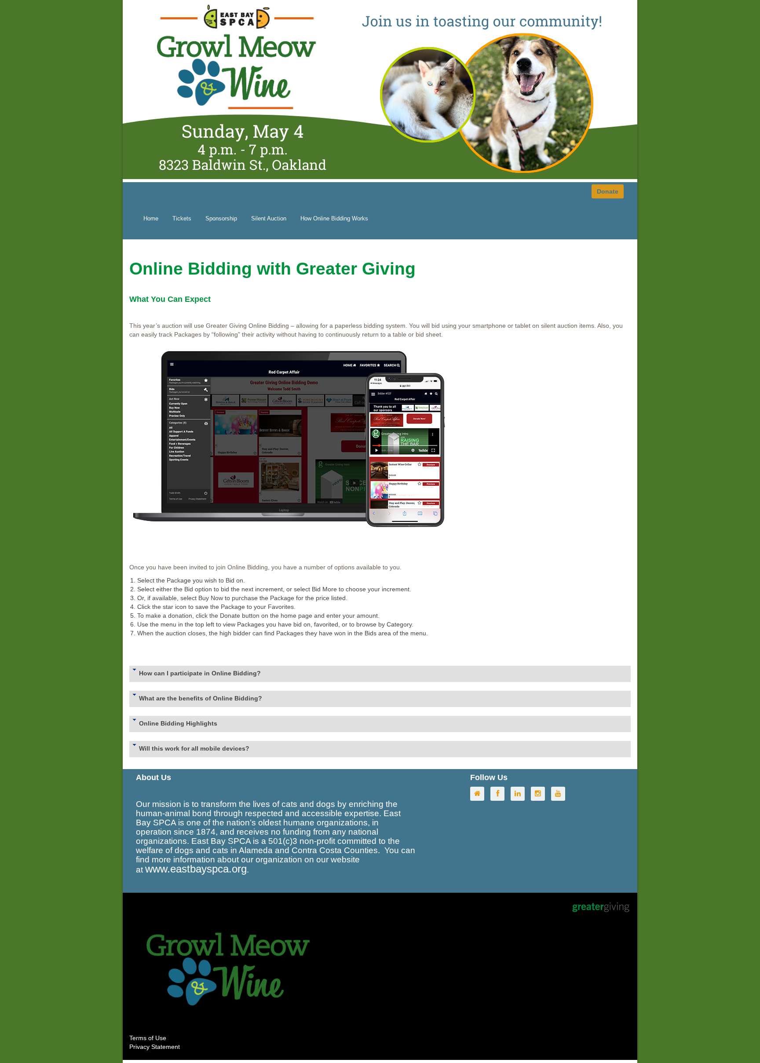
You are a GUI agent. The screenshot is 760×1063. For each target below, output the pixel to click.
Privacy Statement (154, 1046)
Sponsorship (221, 218)
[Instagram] (540, 793)
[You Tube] (560, 793)
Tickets (181, 218)
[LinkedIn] (520, 793)
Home (150, 218)
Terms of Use (147, 1037)
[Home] (479, 793)
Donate (607, 191)
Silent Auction (268, 218)
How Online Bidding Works (334, 218)
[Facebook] (499, 793)
